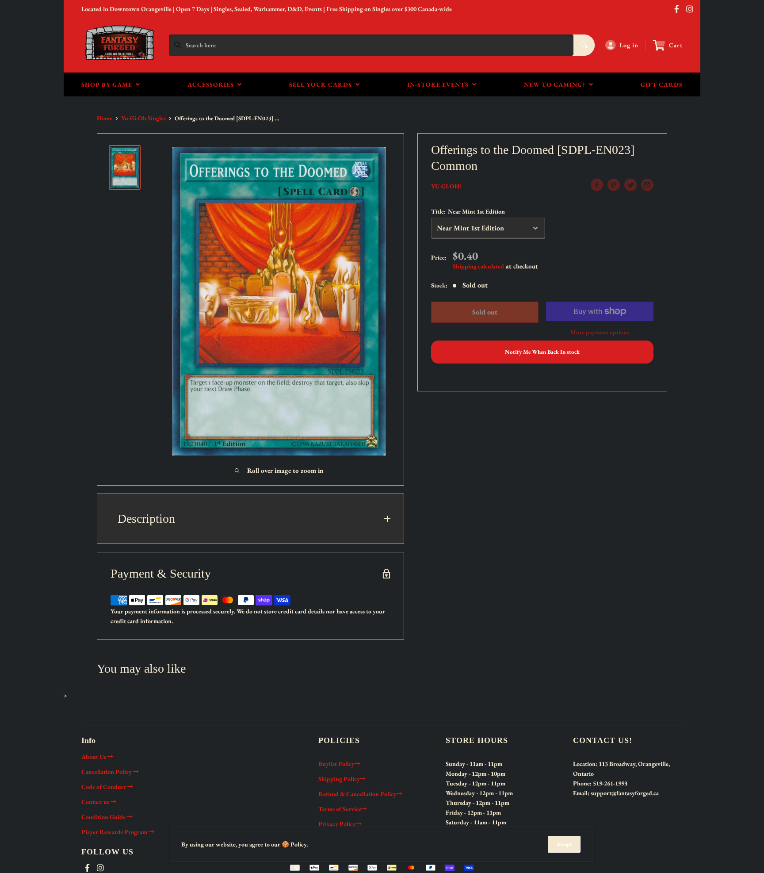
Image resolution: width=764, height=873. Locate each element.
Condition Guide (104, 817)
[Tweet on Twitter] (630, 185)
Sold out (484, 312)
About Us (94, 757)
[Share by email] (647, 185)
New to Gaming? (556, 84)
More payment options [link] (599, 332)
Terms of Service (339, 809)
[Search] (584, 45)
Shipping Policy (339, 779)
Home (104, 118)
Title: (468, 211)
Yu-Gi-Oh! (446, 186)
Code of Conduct (104, 787)
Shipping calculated (478, 266)
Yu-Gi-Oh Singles (143, 118)
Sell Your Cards (322, 84)
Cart (676, 45)
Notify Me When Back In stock (542, 352)
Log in (628, 45)
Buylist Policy (336, 764)
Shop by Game (108, 84)
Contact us (96, 802)
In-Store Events (439, 84)
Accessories (212, 84)
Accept (564, 844)
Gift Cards (662, 84)
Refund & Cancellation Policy (357, 794)
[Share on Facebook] (597, 185)
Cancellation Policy (107, 772)
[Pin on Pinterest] (613, 185)
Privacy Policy (337, 824)
